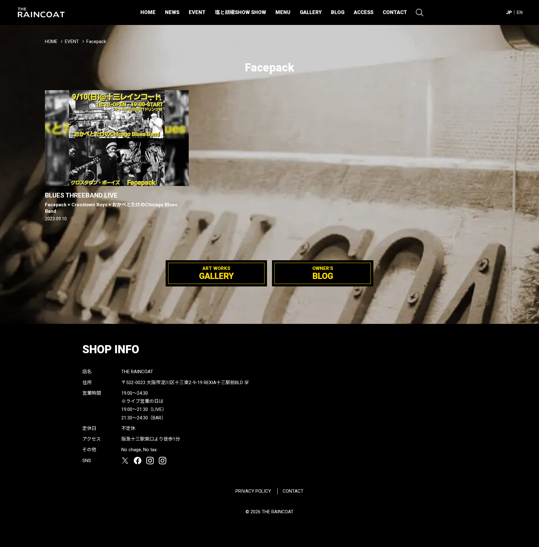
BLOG (337, 12)
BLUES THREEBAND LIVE (111, 203)
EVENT (197, 12)
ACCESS (363, 12)
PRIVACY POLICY (253, 491)
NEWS (172, 12)
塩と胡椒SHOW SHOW (240, 12)
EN (520, 12)
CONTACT (395, 12)
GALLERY (311, 12)
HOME (148, 12)
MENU (282, 12)
